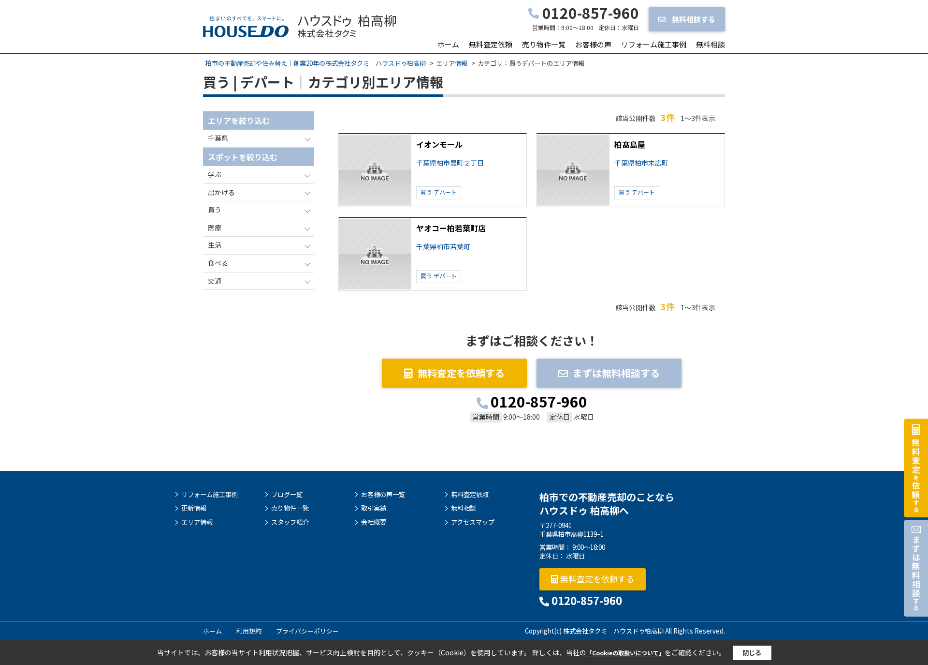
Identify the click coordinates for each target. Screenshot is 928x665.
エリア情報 (197, 522)
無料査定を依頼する (461, 373)
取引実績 (373, 508)
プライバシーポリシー (307, 630)
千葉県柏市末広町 (641, 162)
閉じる (751, 652)
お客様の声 (593, 44)
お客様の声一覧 (383, 494)
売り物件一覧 (544, 44)
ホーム (448, 44)
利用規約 (248, 630)
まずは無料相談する (616, 373)
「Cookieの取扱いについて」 (625, 653)
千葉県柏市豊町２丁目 (450, 162)
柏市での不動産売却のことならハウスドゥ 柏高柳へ (606, 503)
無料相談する (692, 19)
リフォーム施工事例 (653, 44)
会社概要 (373, 522)
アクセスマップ (472, 522)
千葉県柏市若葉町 (443, 246)
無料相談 (710, 44)
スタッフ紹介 (290, 522)
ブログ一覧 (287, 494)
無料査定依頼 (490, 44)
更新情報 (193, 508)
